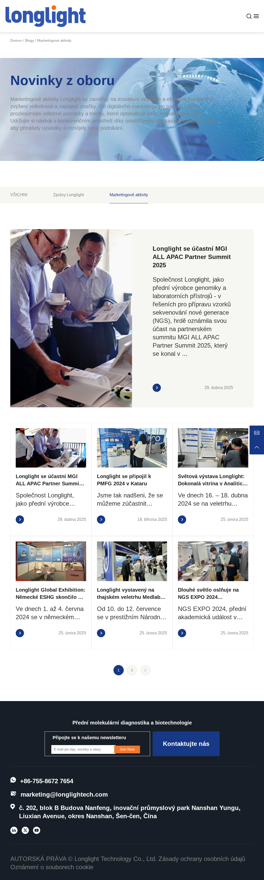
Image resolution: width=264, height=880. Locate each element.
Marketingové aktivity (129, 195)
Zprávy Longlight (68, 195)
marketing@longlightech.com (64, 794)
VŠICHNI (18, 195)
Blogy (29, 40)
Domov (16, 40)
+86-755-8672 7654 (46, 781)
